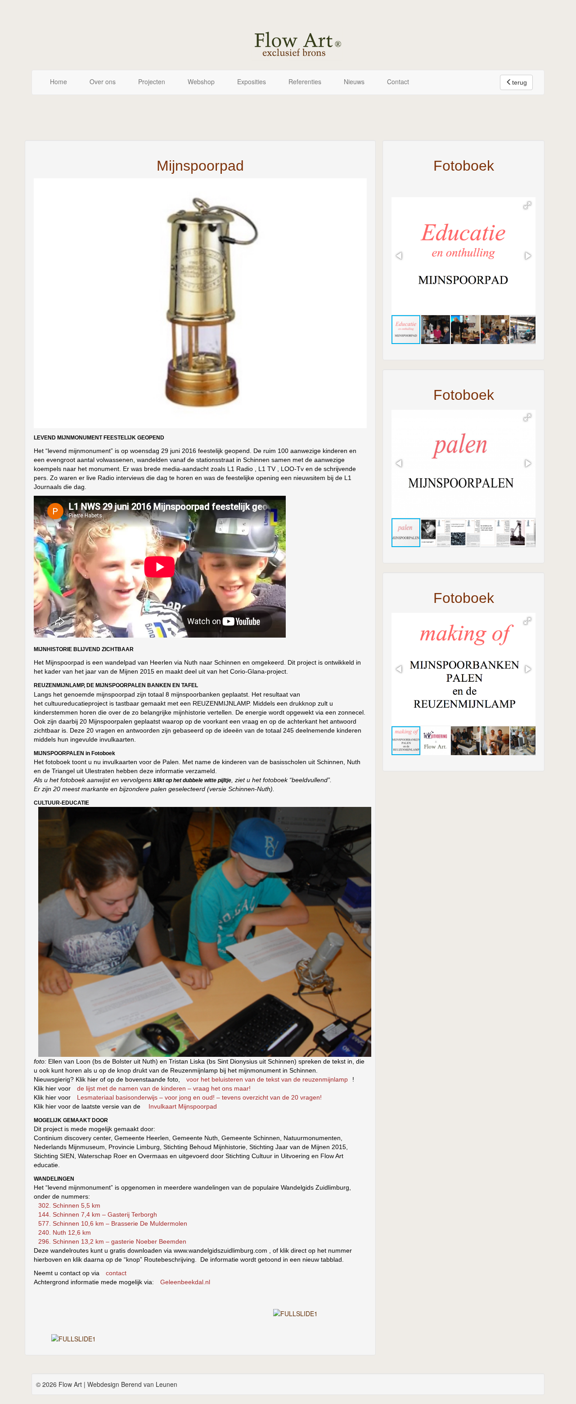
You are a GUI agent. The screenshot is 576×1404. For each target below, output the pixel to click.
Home (58, 81)
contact (116, 1273)
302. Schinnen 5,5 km (69, 1205)
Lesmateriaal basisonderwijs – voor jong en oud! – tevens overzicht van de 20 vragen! (199, 1097)
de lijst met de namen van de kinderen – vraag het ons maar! (164, 1088)
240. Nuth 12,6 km (64, 1232)
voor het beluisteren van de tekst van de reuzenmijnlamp (267, 1079)
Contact (398, 81)
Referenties (304, 81)
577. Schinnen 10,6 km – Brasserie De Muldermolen (112, 1223)
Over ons (103, 81)
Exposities (251, 81)
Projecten (151, 81)
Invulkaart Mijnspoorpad (182, 1106)
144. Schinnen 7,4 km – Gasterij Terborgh (97, 1214)
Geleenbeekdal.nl (185, 1282)
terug (519, 82)
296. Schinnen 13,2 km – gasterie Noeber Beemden (112, 1241)
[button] (527, 205)
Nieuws (354, 81)
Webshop (201, 81)
